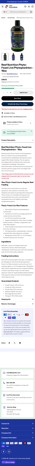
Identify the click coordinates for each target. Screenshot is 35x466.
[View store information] (30, 123)
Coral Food (11, 18)
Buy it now (17, 98)
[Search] (31, 12)
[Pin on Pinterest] (20, 343)
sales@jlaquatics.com (20, 116)
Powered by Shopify (24, 458)
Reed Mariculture (12, 74)
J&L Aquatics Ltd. (11, 458)
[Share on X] (14, 343)
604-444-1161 (8, 332)
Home (3, 18)
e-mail (21, 332)
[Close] (31, 131)
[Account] (25, 6)
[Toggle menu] (2, 6)
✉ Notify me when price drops (17, 104)
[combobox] (17, 12)
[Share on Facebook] (9, 343)
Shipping (3, 82)
